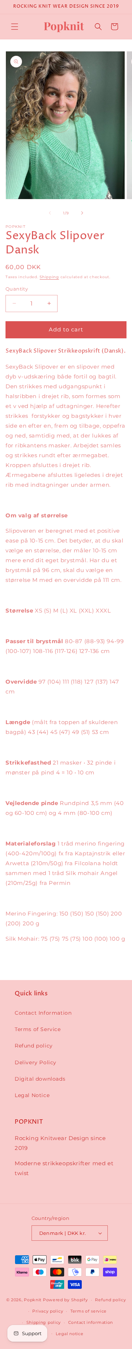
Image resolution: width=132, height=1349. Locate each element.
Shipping (49, 277)
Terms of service (88, 1311)
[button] (15, 27)
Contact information (90, 1322)
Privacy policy (47, 1311)
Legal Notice (32, 1095)
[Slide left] (50, 213)
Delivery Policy (35, 1062)
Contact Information (43, 1013)
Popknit (32, 1299)
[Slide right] (82, 213)
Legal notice (69, 1333)
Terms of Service (38, 1029)
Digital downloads (40, 1079)
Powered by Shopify (65, 1299)
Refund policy (34, 1045)
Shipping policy (43, 1322)
